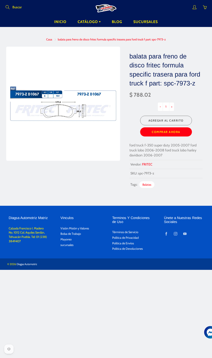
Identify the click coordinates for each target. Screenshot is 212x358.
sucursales (66, 245)
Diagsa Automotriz (27, 264)
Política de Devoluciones (127, 249)
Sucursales (145, 21)
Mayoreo (66, 239)
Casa (49, 39)
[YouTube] (184, 233)
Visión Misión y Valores (74, 228)
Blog (117, 21)
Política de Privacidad (125, 238)
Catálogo (88, 21)
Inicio (60, 21)
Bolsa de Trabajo (70, 234)
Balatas (146, 184)
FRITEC (147, 164)
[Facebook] (166, 233)
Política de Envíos (123, 243)
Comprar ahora (166, 132)
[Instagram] (175, 233)
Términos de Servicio (125, 232)
